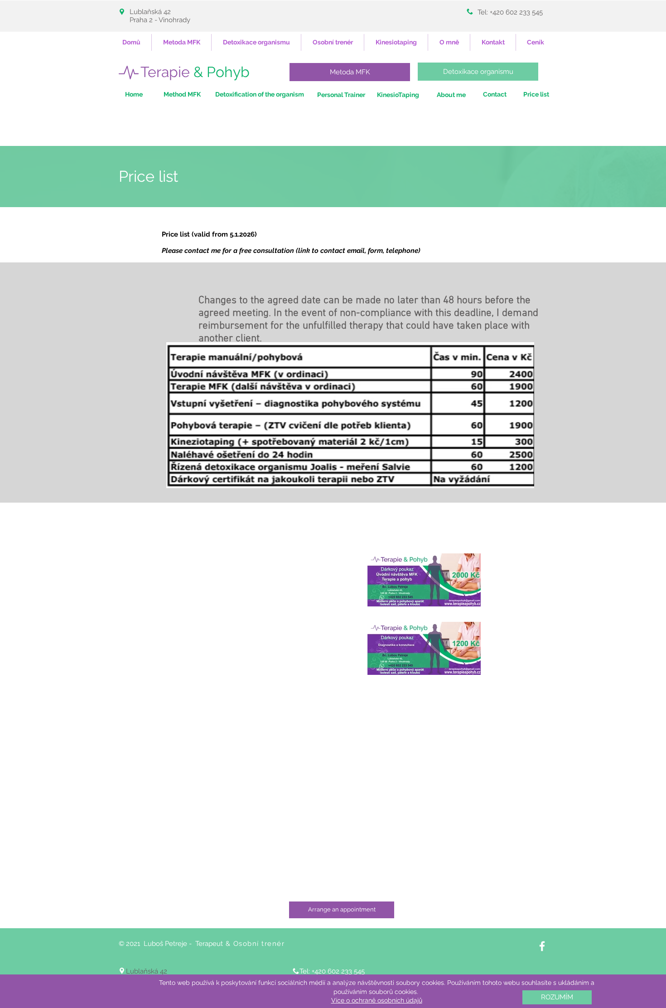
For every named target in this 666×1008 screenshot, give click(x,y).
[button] (557, 997)
